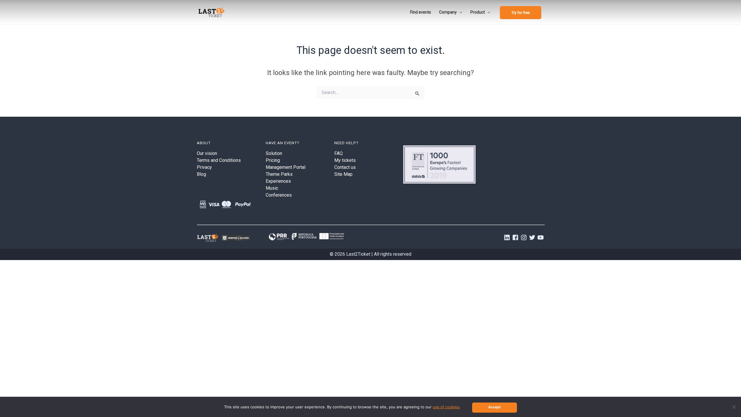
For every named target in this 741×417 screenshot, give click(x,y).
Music (272, 188)
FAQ (338, 153)
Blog (201, 174)
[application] (459, 12)
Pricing (273, 160)
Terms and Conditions (219, 160)
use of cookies (446, 407)
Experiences (278, 181)
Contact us (345, 167)
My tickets (345, 160)
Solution (274, 153)
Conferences (279, 195)
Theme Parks (279, 174)
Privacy (204, 167)
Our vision (207, 153)
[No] (734, 407)
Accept (494, 407)
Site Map (343, 174)
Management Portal (285, 167)
